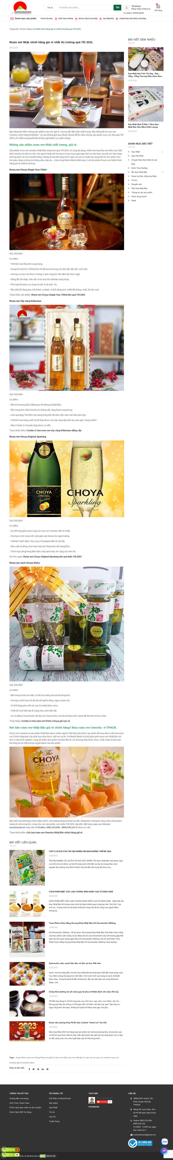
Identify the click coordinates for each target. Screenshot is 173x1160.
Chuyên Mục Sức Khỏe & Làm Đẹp (132, 18)
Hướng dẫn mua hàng (18, 1098)
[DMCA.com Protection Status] (48, 1156)
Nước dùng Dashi (139, 196)
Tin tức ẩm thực (47, 18)
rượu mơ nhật (61, 1057)
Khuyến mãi (137, 184)
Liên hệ (52, 1117)
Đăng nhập (136, 9)
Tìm (117, 7)
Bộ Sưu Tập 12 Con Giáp (88, 18)
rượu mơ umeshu (103, 1057)
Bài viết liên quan (22, 842)
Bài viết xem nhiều (141, 39)
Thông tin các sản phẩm (142, 192)
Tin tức (52, 1112)
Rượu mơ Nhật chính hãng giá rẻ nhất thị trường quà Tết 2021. (51, 42)
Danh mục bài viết (140, 143)
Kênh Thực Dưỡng (66, 18)
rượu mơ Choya (33, 1057)
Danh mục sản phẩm (25, 18)
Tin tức (23, 29)
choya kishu (21, 1057)
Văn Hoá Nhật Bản (139, 188)
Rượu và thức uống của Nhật (144, 176)
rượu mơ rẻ (90, 1057)
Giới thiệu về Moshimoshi (60, 1098)
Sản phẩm (53, 1103)
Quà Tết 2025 (137, 156)
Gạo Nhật (136, 152)
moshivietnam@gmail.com (144, 1135)
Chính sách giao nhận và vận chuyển (25, 1107)
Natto (134, 200)
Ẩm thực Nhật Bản (139, 172)
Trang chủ (13, 29)
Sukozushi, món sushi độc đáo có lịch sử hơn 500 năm (75, 963)
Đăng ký (146, 9)
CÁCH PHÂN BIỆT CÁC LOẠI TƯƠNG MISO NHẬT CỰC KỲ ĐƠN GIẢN (81, 892)
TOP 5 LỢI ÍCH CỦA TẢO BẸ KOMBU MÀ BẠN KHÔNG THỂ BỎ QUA (80, 851)
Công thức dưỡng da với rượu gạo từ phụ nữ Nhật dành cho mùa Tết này (83, 992)
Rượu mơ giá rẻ (47, 1057)
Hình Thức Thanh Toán (19, 1103)
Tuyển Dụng (54, 1121)
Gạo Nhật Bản (108, 18)
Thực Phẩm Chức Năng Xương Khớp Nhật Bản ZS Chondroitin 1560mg (82, 923)
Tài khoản (136, 6)
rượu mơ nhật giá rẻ (76, 1057)
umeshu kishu (28, 1063)
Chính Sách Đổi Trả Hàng (20, 1112)
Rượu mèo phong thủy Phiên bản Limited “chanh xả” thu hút (78, 1022)
